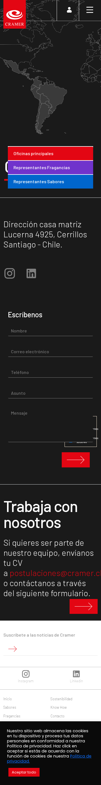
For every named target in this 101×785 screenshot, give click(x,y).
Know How (58, 707)
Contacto (57, 716)
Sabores (9, 707)
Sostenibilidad (61, 699)
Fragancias (11, 716)
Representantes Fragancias (41, 167)
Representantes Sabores (38, 181)
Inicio (7, 699)
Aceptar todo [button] (24, 772)
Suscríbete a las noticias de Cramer (39, 634)
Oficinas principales (33, 153)
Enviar (76, 459)
